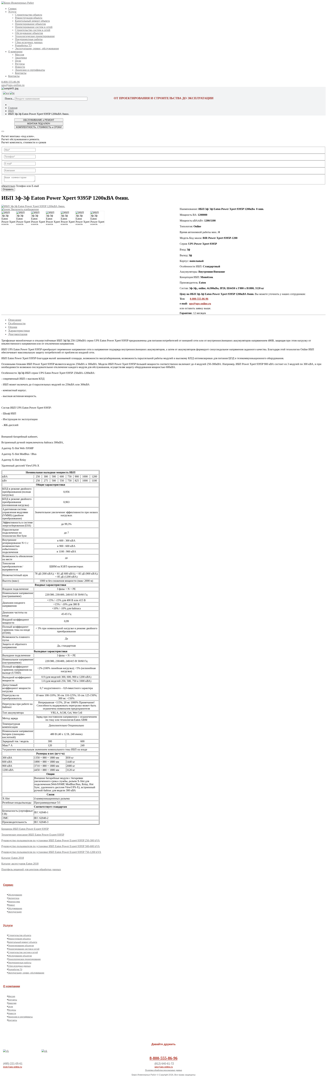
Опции (12, 327)
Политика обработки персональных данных (163, 1070)
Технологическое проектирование (35, 36)
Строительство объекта (28, 14)
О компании (15, 51)
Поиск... (9, 98)
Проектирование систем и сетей (33, 27)
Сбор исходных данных (29, 42)
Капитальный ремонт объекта (32, 20)
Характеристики (19, 330)
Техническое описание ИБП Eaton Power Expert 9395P (32, 834)
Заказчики (21, 57)
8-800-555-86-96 (10, 81)
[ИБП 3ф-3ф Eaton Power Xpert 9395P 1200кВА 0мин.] (8, 218)
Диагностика (14, 902)
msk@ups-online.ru (12, 1067)
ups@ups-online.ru (13, 85)
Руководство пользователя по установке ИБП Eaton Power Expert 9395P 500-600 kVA (50, 846)
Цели (18, 60)
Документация (17, 334)
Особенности (17, 323)
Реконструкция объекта (28, 17)
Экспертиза (13, 898)
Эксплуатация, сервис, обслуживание (37, 48)
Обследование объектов (29, 33)
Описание (14, 320)
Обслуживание (15, 908)
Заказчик (12, 1003)
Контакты (20, 73)
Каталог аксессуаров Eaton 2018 (19, 863)
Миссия (19, 54)
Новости (20, 66)
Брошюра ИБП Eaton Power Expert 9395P (25, 828)
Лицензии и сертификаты (30, 69)
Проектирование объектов (30, 23)
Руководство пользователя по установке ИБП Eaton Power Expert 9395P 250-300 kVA (50, 840)
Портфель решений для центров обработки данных (31, 869)
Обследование (15, 895)
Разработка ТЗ (23, 45)
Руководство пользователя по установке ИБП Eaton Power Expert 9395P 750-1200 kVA (51, 852)
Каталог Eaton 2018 (12, 857)
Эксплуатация (15, 912)
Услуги (12, 11)
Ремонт (11, 905)
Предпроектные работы (29, 39)
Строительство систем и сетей (32, 30)
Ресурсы (20, 63)
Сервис (12, 8)
